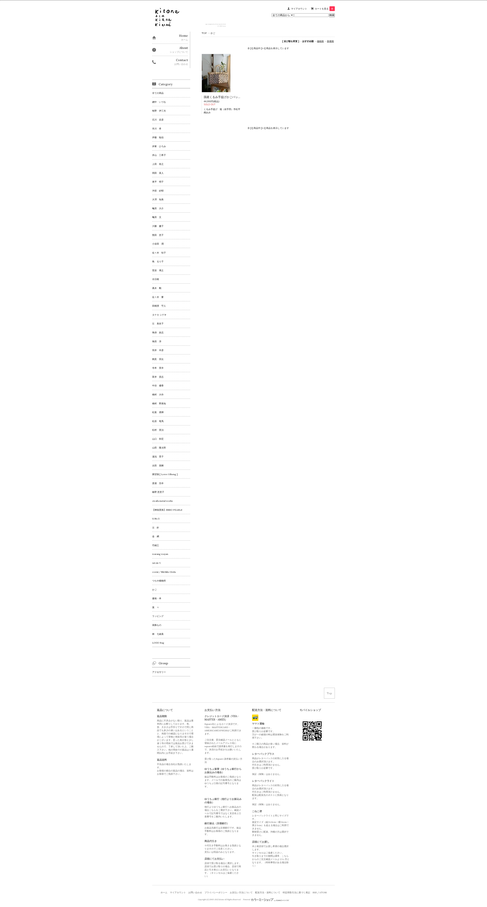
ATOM (323, 892)
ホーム (164, 892)
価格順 (320, 41)
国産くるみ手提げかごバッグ (222, 97)
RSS (315, 892)
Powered (247, 899)
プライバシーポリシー (216, 892)
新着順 (330, 41)
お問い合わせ (195, 892)
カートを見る (324, 8)
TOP (204, 33)
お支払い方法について (241, 892)
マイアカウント (299, 8)
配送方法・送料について (267, 892)
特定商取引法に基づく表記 (296, 892)
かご (213, 33)
